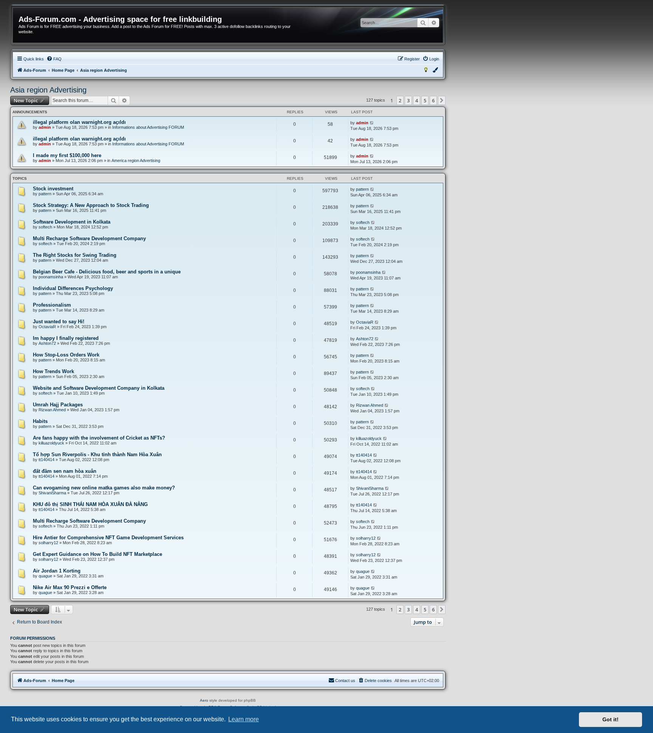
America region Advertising (135, 160)
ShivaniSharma (52, 493)
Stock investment (53, 188)
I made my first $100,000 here (67, 155)
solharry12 (48, 542)
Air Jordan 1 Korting (56, 571)
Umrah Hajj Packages (58, 404)
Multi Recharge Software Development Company (89, 238)
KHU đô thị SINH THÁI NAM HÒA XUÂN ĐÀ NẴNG (90, 504)
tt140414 (46, 459)
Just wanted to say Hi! (58, 321)
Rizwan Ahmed (52, 409)
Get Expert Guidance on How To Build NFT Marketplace (97, 554)
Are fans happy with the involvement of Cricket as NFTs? (99, 438)
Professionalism (52, 305)
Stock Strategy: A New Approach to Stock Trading (91, 205)
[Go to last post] (372, 122)
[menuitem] (54, 58)
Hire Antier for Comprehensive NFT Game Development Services (108, 537)
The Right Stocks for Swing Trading (74, 255)
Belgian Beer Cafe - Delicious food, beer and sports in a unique (107, 272)
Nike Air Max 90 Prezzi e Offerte (70, 587)
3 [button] (408, 100)
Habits (40, 421)
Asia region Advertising (48, 90)
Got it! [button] (610, 719)
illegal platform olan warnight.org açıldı (79, 122)
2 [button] (400, 100)
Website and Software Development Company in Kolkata (98, 388)
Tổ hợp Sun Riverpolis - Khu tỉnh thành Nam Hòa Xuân (97, 454)
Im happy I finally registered (66, 338)
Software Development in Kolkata (71, 222)
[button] (442, 100)
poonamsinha (51, 277)
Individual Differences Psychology (73, 288)
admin (45, 127)
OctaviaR (47, 326)
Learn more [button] (243, 719)
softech (45, 227)
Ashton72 (47, 343)
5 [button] (425, 100)
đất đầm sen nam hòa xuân (64, 471)
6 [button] (433, 100)
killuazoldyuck (51, 443)
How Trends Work (53, 371)
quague (45, 576)
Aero (204, 700)
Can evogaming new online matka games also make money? (104, 488)
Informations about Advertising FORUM (148, 127)
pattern (45, 193)
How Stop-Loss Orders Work (66, 355)
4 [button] (416, 100)
